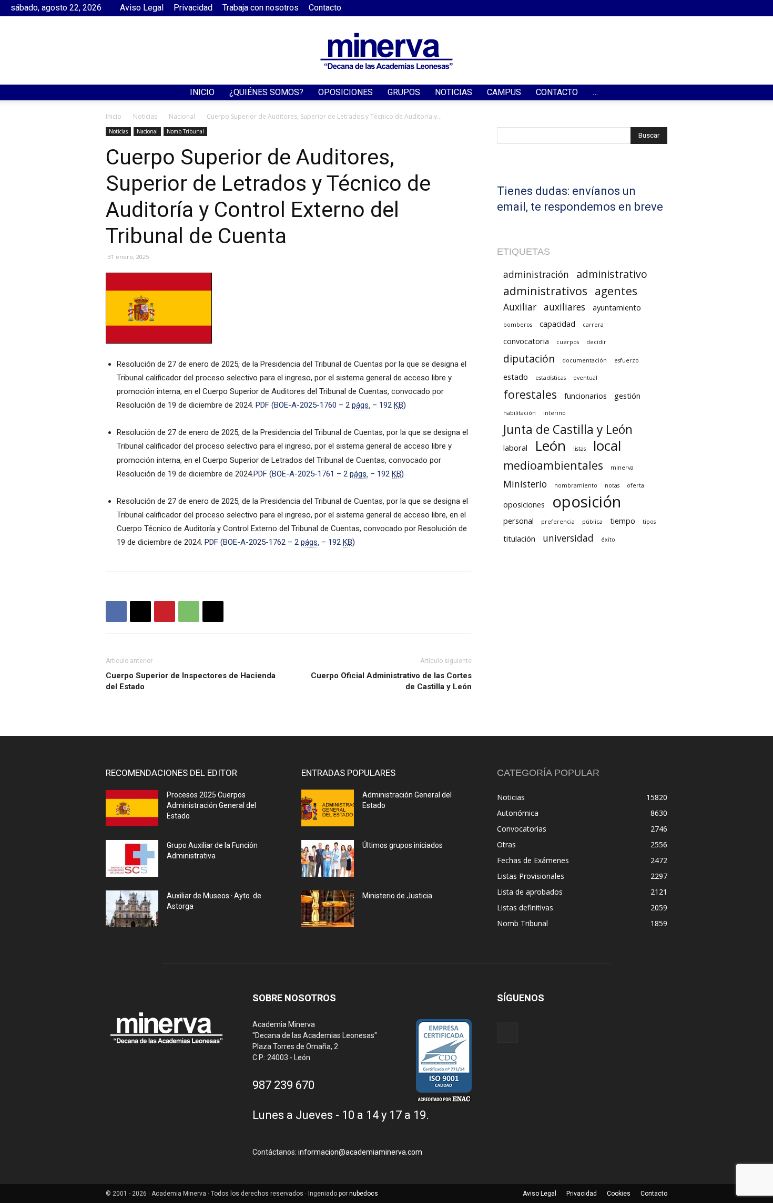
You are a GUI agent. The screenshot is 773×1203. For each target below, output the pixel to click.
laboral (515, 447)
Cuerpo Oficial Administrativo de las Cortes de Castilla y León (391, 681)
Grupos (404, 92)
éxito (608, 539)
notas (612, 485)
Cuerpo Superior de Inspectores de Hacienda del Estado (191, 681)
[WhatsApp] (188, 611)
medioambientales (553, 465)
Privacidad (193, 8)
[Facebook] (754, 8)
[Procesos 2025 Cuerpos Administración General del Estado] (132, 808)
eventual (585, 377)
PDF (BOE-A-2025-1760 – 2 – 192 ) (331, 405)
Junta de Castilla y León (568, 429)
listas (579, 448)
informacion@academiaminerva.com (360, 1152)
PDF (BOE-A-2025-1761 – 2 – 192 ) (328, 474)
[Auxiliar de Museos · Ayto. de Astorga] (132, 908)
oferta (635, 485)
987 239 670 (283, 1085)
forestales (530, 394)
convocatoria (526, 341)
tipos (649, 521)
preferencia (558, 521)
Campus (504, 92)
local (607, 445)
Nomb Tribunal (185, 131)
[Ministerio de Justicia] (327, 908)
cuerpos (567, 342)
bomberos (517, 324)
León (550, 445)
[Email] (212, 611)
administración (536, 274)
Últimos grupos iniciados (402, 845)
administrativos (545, 290)
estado (515, 376)
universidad (568, 538)
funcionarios (585, 395)
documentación (584, 360)
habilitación (519, 413)
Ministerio (525, 484)
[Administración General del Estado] (327, 808)
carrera (593, 324)
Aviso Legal (142, 8)
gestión (627, 395)
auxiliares (564, 307)
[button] (760, 93)
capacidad (557, 323)
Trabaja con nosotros (260, 8)
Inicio (202, 92)
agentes (616, 290)
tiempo (622, 520)
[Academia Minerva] (386, 51)
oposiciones (524, 504)
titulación (519, 538)
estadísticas (550, 377)
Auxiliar (519, 307)
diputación (529, 358)
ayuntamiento (617, 307)
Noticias (453, 92)
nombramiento (575, 485)
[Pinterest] (164, 611)
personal (518, 520)
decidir (596, 342)
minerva (622, 467)
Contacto (325, 8)
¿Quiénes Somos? (266, 92)
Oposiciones (345, 92)
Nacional (182, 116)
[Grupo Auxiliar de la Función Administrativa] (132, 858)
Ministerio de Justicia (397, 895)
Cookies (618, 1193)
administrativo (611, 273)
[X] (140, 611)
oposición (586, 501)
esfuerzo (626, 360)
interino (554, 413)
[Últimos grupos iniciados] (327, 858)
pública (592, 521)
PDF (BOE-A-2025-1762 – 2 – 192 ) (280, 542)
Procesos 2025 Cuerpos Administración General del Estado (211, 805)
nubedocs (363, 1193)
